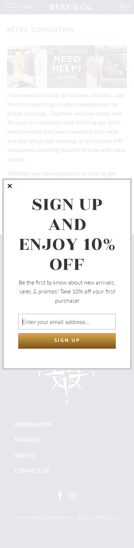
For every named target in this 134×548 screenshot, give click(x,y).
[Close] (10, 186)
